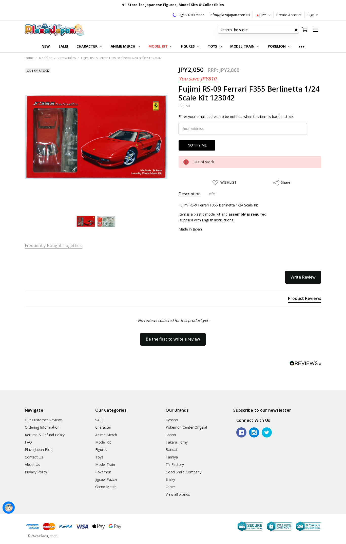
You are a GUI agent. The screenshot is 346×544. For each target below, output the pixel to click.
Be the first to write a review (173, 339)
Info (211, 194)
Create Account (289, 14)
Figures (188, 46)
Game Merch (106, 486)
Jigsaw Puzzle (106, 479)
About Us (32, 464)
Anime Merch (123, 46)
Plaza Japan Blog (38, 449)
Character (87, 46)
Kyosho (172, 419)
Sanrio (171, 434)
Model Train (243, 46)
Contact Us (34, 457)
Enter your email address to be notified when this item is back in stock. (236, 116)
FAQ (28, 442)
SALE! (63, 46)
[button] (296, 30)
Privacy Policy (36, 472)
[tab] (304, 299)
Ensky (170, 479)
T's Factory (175, 464)
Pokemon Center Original (186, 427)
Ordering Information (42, 427)
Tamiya (172, 457)
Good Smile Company (183, 472)
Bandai (171, 449)
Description (190, 194)
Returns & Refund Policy (45, 434)
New (46, 46)
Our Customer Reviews (44, 419)
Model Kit (158, 46)
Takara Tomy (177, 442)
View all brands (178, 494)
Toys (213, 46)
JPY (263, 14)
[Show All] (302, 46)
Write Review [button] (303, 277)
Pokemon (277, 46)
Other (170, 486)
